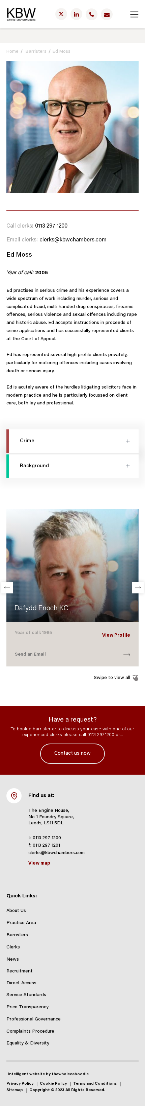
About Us (16, 911)
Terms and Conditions (95, 1084)
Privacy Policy (19, 1084)
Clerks (13, 947)
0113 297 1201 (46, 845)
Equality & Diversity (27, 1043)
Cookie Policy (53, 1084)
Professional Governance (33, 1019)
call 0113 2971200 (96, 735)
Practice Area (21, 923)
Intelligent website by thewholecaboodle (48, 1074)
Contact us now (72, 753)
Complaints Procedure (30, 1031)
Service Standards (26, 995)
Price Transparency (27, 1007)
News (12, 959)
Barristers (36, 51)
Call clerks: (19, 226)
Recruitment (19, 971)
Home (12, 51)
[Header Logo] (21, 14)
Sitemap (14, 1090)
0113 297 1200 (51, 226)
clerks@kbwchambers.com (73, 240)
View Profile (116, 635)
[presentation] (7, 587)
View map (39, 863)
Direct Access (21, 983)
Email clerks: (22, 240)
